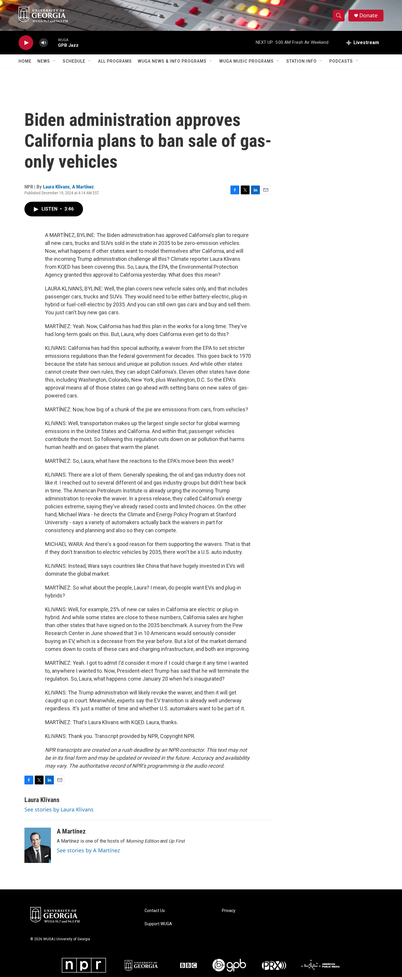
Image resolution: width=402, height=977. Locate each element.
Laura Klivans (56, 187)
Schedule (74, 61)
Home (25, 61)
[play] (26, 42)
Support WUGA (158, 924)
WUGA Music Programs (246, 61)
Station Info (301, 61)
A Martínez (83, 187)
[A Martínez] (37, 845)
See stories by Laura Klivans (59, 809)
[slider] (53, 42)
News (43, 61)
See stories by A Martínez (88, 850)
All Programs (115, 61)
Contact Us (154, 910)
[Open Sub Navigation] (54, 61)
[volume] (44, 42)
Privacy (228, 910)
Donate (368, 15)
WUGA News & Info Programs (172, 61)
